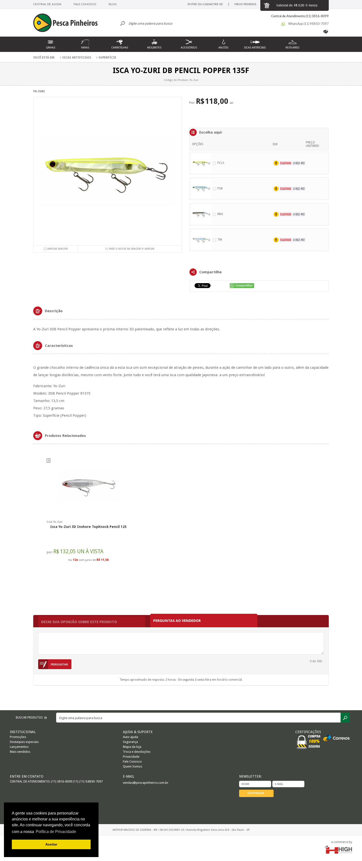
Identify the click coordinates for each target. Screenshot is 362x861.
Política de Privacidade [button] (56, 832)
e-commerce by (341, 842)
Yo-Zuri (39, 91)
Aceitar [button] (51, 844)
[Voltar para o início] (67, 23)
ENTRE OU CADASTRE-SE (205, 4)
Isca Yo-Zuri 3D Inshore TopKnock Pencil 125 (88, 527)
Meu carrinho (266, 5)
